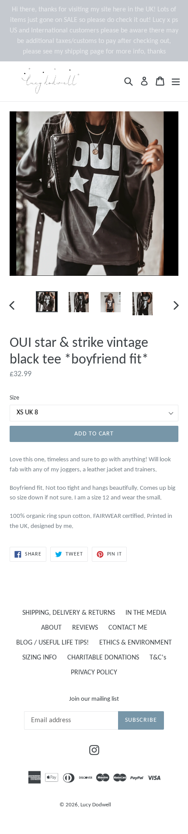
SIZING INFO (39, 657)
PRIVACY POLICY (94, 672)
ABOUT (51, 627)
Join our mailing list (94, 699)
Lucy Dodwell (95, 805)
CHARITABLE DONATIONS (103, 657)
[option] (47, 302)
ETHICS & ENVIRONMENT (135, 642)
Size (14, 398)
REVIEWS (85, 627)
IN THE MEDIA (145, 613)
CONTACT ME (127, 627)
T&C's (158, 657)
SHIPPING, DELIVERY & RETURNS (68, 613)
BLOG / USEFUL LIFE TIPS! (52, 642)
